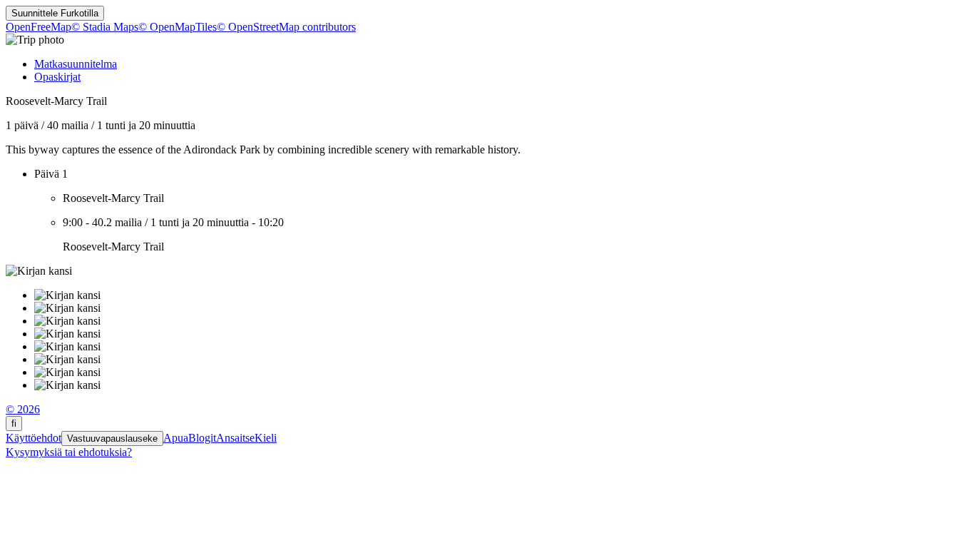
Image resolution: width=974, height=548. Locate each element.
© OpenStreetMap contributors (286, 27)
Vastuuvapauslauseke (112, 438)
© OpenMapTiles (177, 27)
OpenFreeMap (38, 27)
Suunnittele (54, 13)
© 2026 (23, 409)
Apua (175, 438)
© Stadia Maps (104, 27)
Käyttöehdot (33, 438)
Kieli (266, 438)
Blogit (202, 438)
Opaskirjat (57, 77)
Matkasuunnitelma (75, 64)
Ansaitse (235, 438)
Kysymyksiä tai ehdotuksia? (69, 452)
